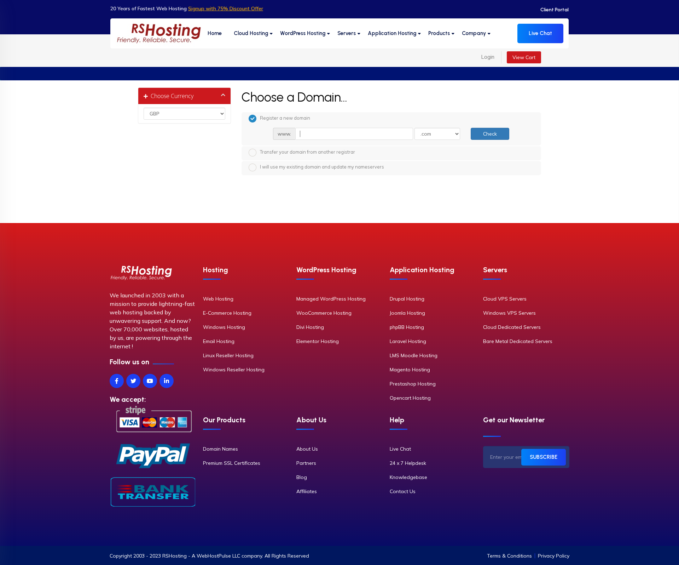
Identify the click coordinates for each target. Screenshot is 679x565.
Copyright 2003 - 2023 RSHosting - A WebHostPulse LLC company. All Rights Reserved (209, 556)
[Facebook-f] (117, 381)
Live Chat (540, 33)
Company (474, 33)
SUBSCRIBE (543, 457)
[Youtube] (150, 381)
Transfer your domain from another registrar (307, 152)
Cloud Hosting (251, 33)
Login (487, 56)
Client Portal (554, 10)
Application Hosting (392, 33)
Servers (346, 33)
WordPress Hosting (302, 33)
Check (490, 134)
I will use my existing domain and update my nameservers (322, 167)
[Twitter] (133, 381)
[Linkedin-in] (166, 381)
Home (215, 33)
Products (439, 33)
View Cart (523, 57)
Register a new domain (285, 118)
